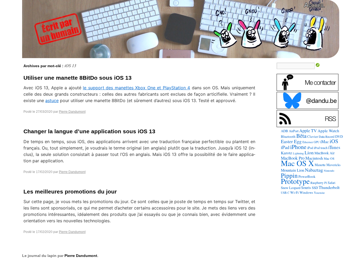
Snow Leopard (290, 187)
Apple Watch (328, 130)
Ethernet (307, 142)
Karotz (286, 152)
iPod (310, 148)
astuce (52, 100)
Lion (309, 152)
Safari (331, 182)
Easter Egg (291, 141)
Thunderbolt (329, 187)
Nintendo (329, 170)
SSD (315, 187)
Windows (306, 192)
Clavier (312, 136)
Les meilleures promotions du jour (70, 191)
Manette (320, 165)
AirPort (293, 131)
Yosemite (319, 193)
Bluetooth (288, 136)
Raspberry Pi (318, 182)
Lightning (298, 153)
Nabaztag (314, 170)
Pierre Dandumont (72, 112)
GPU (316, 142)
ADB (284, 130)
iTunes (334, 147)
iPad (285, 147)
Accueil (314, 5)
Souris (306, 187)
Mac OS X (297, 163)
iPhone (298, 147)
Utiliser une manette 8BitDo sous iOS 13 (77, 78)
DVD (339, 136)
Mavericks (333, 165)
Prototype (295, 181)
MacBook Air (324, 153)
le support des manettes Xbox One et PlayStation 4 (136, 87)
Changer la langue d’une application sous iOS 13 (89, 131)
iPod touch (320, 148)
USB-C (285, 193)
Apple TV (308, 131)
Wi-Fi (294, 192)
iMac (324, 141)
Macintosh (314, 158)
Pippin (289, 175)
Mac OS (329, 158)
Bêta (301, 135)
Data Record (326, 136)
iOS (334, 141)
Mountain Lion (292, 170)
